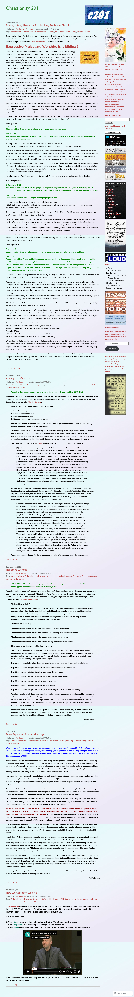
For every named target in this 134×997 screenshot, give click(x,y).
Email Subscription (112, 328)
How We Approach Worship (21, 892)
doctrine (61, 385)
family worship (70, 899)
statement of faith (84, 385)
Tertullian (95, 385)
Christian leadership (18, 741)
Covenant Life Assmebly (42, 899)
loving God (81, 576)
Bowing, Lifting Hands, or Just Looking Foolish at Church (38, 25)
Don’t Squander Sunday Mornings (25, 734)
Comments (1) (11, 560)
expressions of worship (45, 32)
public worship (71, 32)
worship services (83, 32)
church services (40, 576)
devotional (61, 576)
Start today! (112, 348)
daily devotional (51, 385)
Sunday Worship (24, 902)
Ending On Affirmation (18, 378)
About (110, 268)
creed (42, 385)
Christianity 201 (22, 7)
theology (9, 388)
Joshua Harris (11, 902)
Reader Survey (113, 278)
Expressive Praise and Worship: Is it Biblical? (42, 46)
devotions (56, 899)
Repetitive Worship (16, 569)
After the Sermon (34, 402)
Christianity (35, 385)
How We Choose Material (117, 275)
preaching (69, 741)
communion (51, 576)
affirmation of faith (17, 385)
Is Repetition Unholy (29, 599)
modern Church (58, 741)
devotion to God (46, 741)
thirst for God (36, 902)
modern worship (92, 576)
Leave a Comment (13, 368)
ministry (74, 385)
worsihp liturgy (18, 743)
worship (9, 579)
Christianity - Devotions (24, 29)
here (40, 443)
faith (62, 899)
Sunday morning (80, 741)
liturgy (67, 385)
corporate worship (29, 32)
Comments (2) (11, 724)
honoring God (71, 576)
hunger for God (82, 899)
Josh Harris (94, 899)
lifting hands (60, 32)
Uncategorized (20, 382)
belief (28, 385)
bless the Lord (16, 32)
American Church (17, 576)
